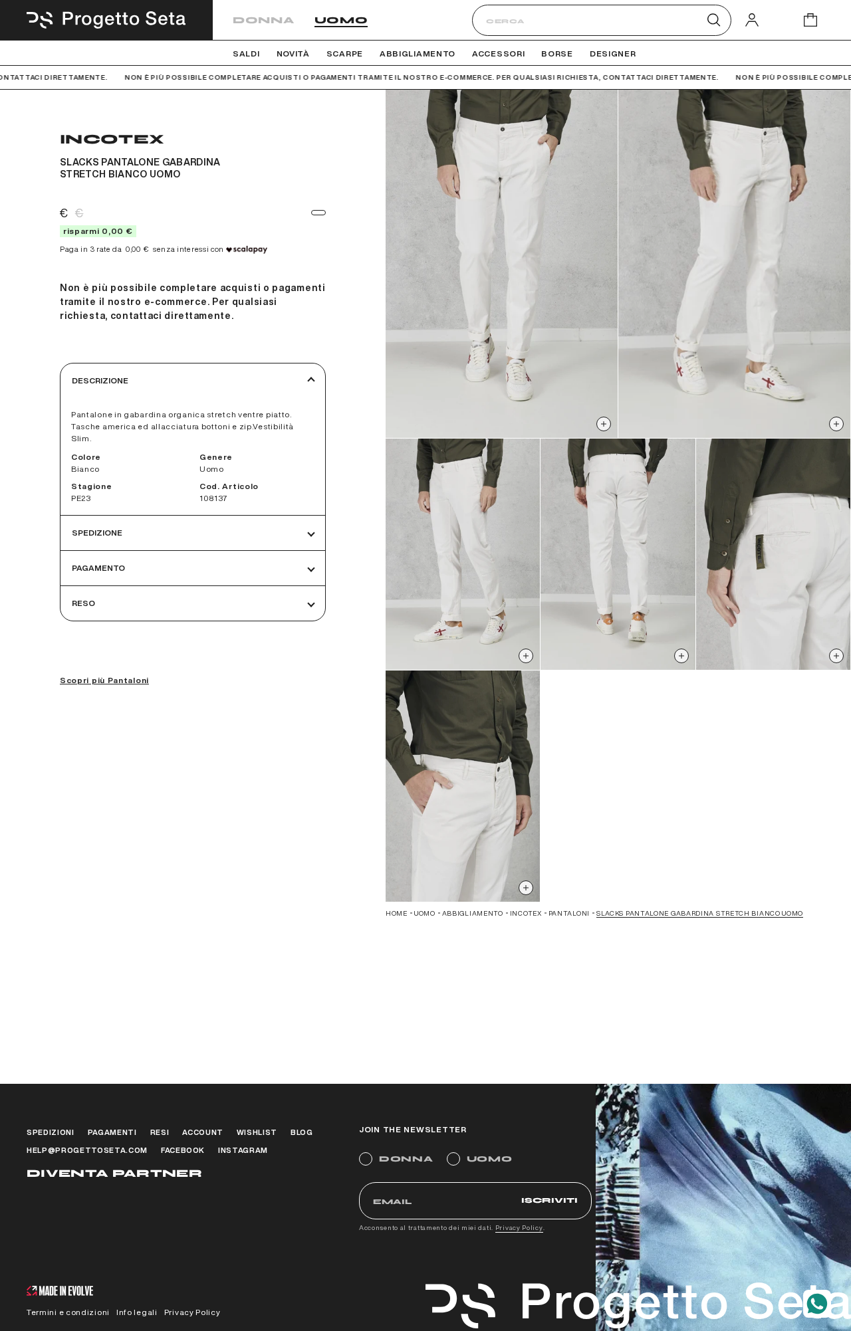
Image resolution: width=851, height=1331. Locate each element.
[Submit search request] (714, 20)
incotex (526, 913)
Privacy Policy (519, 1227)
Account (202, 1132)
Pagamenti (112, 1132)
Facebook (183, 1150)
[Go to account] (752, 19)
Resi (160, 1132)
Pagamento (98, 567)
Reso (83, 603)
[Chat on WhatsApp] (817, 1304)
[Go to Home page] (106, 20)
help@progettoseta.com (87, 1150)
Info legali (137, 1312)
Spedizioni (50, 1132)
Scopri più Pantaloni (104, 680)
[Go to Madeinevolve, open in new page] (60, 1292)
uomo (424, 913)
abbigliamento (472, 913)
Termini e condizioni (68, 1312)
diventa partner (114, 1173)
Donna (264, 20)
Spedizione (97, 532)
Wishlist (257, 1132)
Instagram (243, 1150)
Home (397, 913)
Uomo (341, 20)
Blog (302, 1132)
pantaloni (569, 913)
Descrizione (100, 380)
